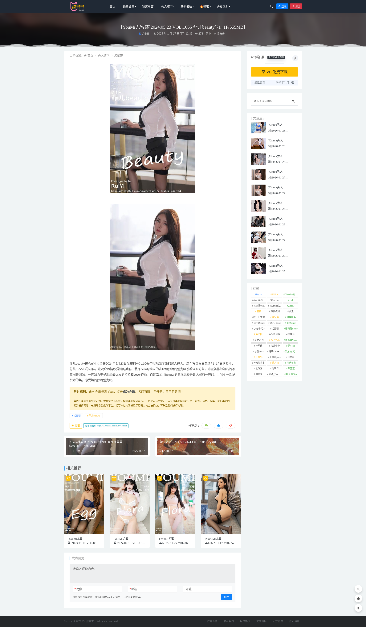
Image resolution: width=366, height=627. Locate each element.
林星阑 (259, 346)
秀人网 (275, 363)
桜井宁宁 (275, 346)
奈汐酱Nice (259, 323)
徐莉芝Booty (291, 328)
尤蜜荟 (145, 33)
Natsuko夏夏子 (291, 294)
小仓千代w (259, 328)
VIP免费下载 (276, 72)
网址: (188, 589)
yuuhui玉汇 (275, 305)
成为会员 (129, 391)
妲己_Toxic (275, 323)
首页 (112, 6)
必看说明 (222, 6)
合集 (291, 311)
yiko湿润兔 (259, 305)
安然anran (291, 323)
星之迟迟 (259, 340)
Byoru (259, 294)
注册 (297, 6)
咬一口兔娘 (259, 317)
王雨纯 (259, 357)
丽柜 (259, 311)
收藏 (77, 425)
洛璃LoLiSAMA (275, 351)
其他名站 (186, 6)
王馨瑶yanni (275, 357)
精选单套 (148, 6)
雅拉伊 (259, 374)
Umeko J (275, 300)
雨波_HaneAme (275, 374)
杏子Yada (275, 340)
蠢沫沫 (259, 368)
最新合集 (128, 6)
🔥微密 (204, 6)
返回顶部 (294, 621)
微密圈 (259, 334)
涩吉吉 (220, 33)
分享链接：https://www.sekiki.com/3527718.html (107, 426)
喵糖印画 (291, 317)
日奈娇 (291, 334)
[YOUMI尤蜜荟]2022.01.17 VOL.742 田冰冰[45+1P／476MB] (220, 543)
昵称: (78, 589)
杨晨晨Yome (291, 340)
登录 (284, 6)
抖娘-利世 (275, 334)
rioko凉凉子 (259, 300)
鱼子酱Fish (291, 374)
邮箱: (133, 589)
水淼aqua (259, 351)
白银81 (291, 357)
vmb (291, 300)
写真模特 (275, 311)
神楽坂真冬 (259, 363)
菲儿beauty (94, 416)
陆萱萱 (291, 368)
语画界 (275, 368)
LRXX (275, 294)
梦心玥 (291, 346)
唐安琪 (275, 317)
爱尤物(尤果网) (291, 351)
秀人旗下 (167, 6)
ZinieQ (291, 305)
